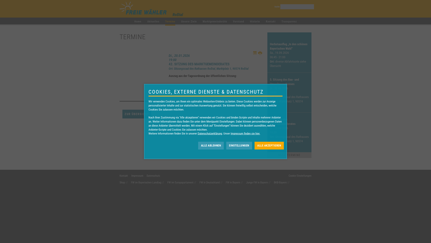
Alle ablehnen (211, 145)
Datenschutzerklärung (210, 133)
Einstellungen (239, 145)
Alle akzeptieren (269, 145)
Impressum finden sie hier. (245, 133)
